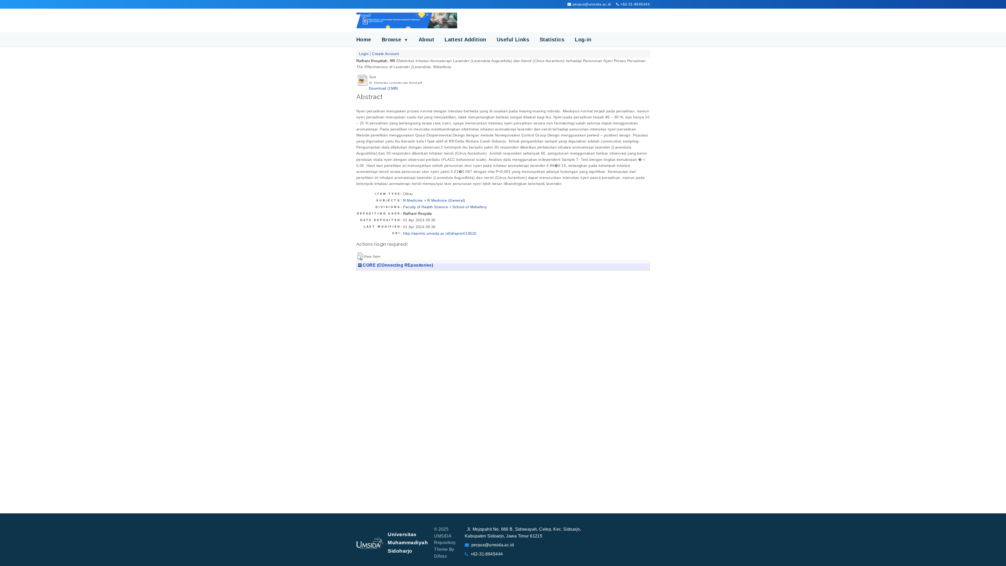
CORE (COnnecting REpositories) (397, 265)
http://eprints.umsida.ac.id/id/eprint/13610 (440, 233)
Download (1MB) (383, 88)
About (426, 39)
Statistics (552, 39)
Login (364, 54)
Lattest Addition (465, 39)
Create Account (385, 54)
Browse (395, 39)
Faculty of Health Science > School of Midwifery (445, 207)
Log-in (583, 39)
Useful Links (513, 39)
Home (363, 39)
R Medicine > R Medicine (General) (434, 200)
